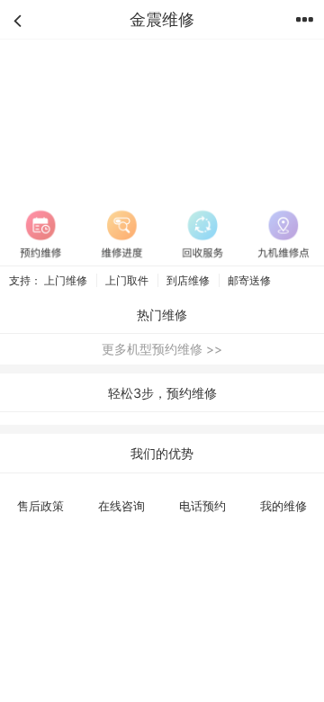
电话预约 (202, 506)
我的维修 (283, 506)
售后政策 (40, 506)
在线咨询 (121, 506)
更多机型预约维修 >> (162, 348)
